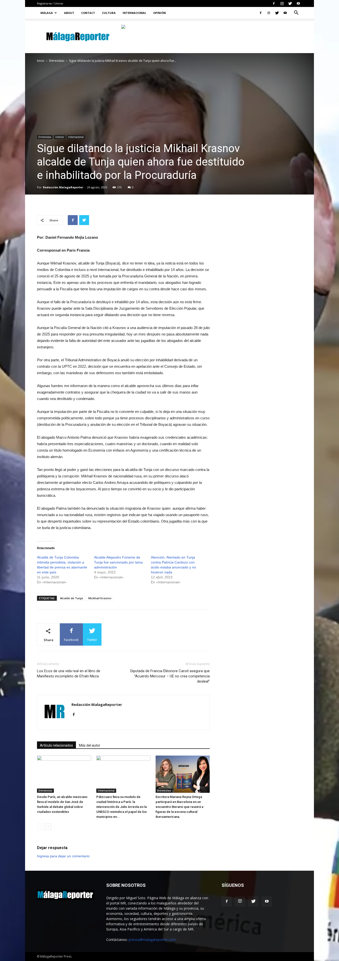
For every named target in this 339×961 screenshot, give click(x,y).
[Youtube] (298, 3)
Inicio (40, 61)
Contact (88, 13)
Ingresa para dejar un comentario (63, 856)
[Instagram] (282, 3)
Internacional (134, 13)
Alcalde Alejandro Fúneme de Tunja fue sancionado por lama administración (118, 562)
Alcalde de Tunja (71, 598)
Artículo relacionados (56, 745)
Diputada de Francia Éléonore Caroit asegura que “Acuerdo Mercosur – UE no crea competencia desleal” (170, 676)
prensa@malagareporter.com (152, 939)
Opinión (159, 13)
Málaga (46, 13)
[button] (296, 13)
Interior (59, 137)
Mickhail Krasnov (99, 598)
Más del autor (89, 745)
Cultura (109, 13)
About (69, 13)
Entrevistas (56, 61)
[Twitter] (290, 3)
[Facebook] (273, 3)
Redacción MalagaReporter (63, 187)
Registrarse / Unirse (50, 3)
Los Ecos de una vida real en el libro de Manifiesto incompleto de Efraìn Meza (68, 673)
